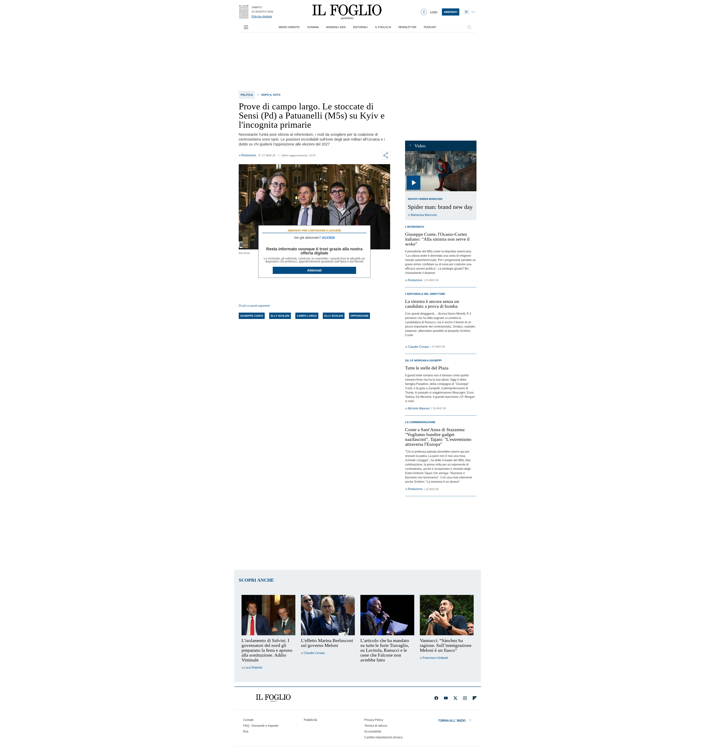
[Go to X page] (455, 698)
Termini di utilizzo (375, 725)
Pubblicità (310, 719)
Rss (245, 731)
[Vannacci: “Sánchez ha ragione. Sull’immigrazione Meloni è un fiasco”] (447, 615)
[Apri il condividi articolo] (386, 155)
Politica (247, 94)
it (466, 11)
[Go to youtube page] (446, 698)
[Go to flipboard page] (474, 698)
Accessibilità (372, 731)
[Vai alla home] (347, 11)
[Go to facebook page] (436, 698)
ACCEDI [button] (328, 237)
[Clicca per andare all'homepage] (273, 698)
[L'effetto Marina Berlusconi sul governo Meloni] (328, 615)
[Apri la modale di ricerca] (469, 27)
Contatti (248, 719)
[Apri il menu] (246, 27)
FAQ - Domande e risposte (260, 725)
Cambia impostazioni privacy (383, 737)
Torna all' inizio (451, 720)
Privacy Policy (373, 719)
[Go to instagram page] (465, 698)
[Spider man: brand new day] (440, 171)
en (473, 11)
